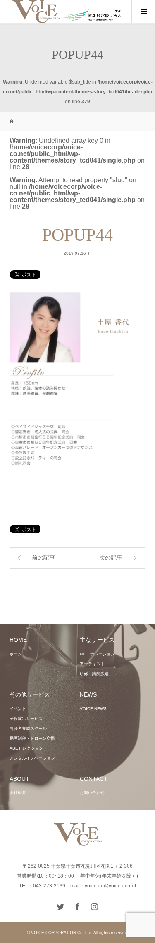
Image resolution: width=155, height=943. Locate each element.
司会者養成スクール (28, 728)
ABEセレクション (26, 748)
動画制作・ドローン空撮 (32, 738)
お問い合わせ (92, 792)
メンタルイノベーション (32, 758)
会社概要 (18, 792)
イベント (18, 708)
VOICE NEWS (93, 708)
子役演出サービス (26, 718)
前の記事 (43, 558)
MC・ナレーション (97, 654)
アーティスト (92, 664)
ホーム (16, 654)
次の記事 (110, 558)
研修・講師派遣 (94, 673)
